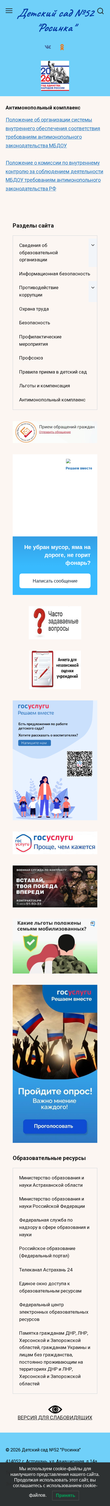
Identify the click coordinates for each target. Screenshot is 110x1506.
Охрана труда (34, 309)
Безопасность (34, 322)
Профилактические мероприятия (40, 340)
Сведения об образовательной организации (38, 252)
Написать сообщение (55, 581)
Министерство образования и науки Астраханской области (51, 1181)
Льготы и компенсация (44, 385)
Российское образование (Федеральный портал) (47, 1252)
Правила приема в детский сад (53, 372)
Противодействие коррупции (38, 291)
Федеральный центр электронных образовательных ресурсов (53, 1312)
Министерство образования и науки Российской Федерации (52, 1202)
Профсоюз (31, 358)
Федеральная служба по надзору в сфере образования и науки (54, 1227)
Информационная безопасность (54, 274)
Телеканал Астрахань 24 (46, 1270)
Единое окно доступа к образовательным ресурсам (50, 1287)
